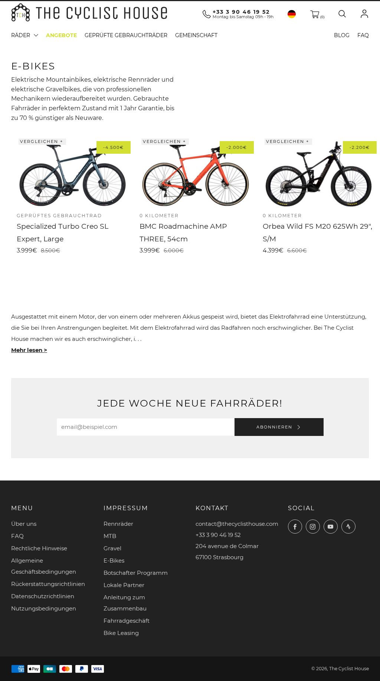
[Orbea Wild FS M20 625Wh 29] (318, 174)
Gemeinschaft (196, 35)
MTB (110, 536)
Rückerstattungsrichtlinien (48, 583)
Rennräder (118, 523)
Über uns (23, 523)
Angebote (61, 35)
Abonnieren (275, 427)
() (321, 17)
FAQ (363, 35)
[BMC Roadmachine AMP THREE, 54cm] (195, 174)
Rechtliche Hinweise (39, 548)
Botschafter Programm (136, 572)
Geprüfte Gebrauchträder (126, 35)
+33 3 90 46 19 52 (241, 11)
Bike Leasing (121, 632)
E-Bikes (114, 560)
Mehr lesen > (29, 349)
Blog (342, 35)
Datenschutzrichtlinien (42, 596)
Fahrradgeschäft (127, 620)
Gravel (112, 548)
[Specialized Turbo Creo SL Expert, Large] (72, 174)
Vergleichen (40, 141)
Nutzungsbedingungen (43, 608)
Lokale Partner (124, 585)
